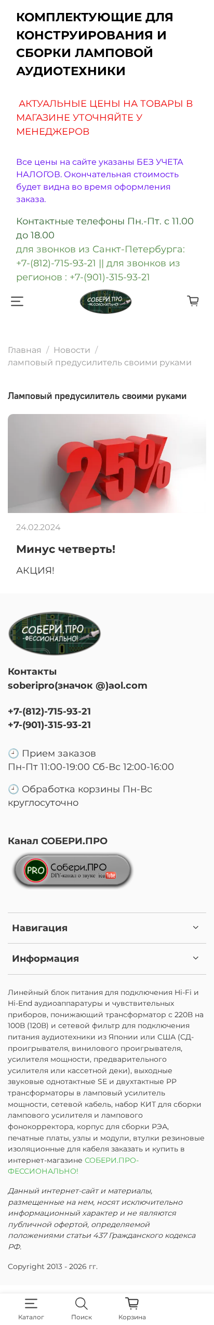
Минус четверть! (65, 549)
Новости (72, 350)
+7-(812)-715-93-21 (49, 711)
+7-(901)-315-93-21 (49, 724)
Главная (25, 350)
